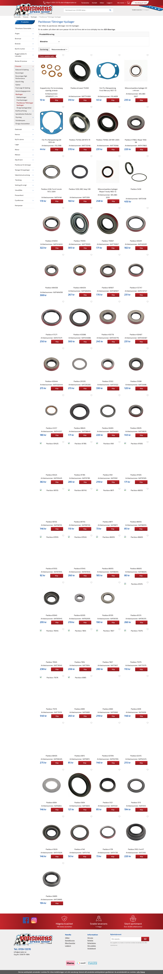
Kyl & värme (19, 139)
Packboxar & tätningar (23, 165)
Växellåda (18, 190)
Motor (17, 150)
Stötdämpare (20, 120)
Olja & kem (19, 160)
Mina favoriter (70, 943)
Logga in (109, 3)
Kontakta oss (70, 940)
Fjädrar (18, 85)
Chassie (18, 66)
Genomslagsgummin (23, 91)
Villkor (102, 3)
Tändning (18, 180)
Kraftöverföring (21, 111)
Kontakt (94, 3)
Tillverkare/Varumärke (23, 28)
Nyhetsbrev (91, 943)
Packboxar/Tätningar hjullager (25, 104)
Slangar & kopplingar (22, 170)
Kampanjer (19, 205)
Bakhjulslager (21, 97)
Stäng (142, 972)
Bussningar (20, 73)
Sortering (44, 49)
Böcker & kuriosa (21, 61)
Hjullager (19, 94)
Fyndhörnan (19, 200)
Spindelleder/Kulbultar (24, 114)
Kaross (17, 134)
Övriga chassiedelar (23, 124)
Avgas (17, 33)
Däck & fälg (20, 81)
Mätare (17, 155)
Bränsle (18, 44)
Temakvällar (85, 3)
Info (138, 972)
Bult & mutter (20, 49)
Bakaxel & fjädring (22, 70)
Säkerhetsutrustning (22, 175)
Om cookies (91, 946)
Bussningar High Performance (21, 77)
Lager (17, 144)
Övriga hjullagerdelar (24, 108)
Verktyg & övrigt (21, 185)
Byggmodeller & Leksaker (21, 55)
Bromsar (18, 38)
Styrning (19, 117)
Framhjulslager (22, 100)
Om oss (90, 938)
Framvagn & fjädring (23, 88)
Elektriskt (18, 129)
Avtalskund (91, 948)
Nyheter (90, 940)
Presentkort (19, 195)
